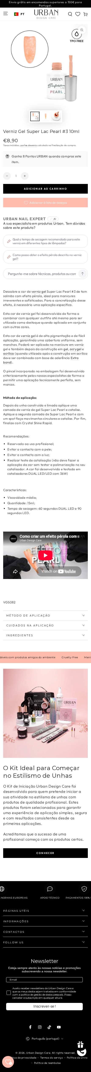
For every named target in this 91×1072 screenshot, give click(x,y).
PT (22, 14)
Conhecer (45, 853)
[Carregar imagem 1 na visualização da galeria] (35, 116)
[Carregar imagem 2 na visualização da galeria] (45, 116)
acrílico (8, 353)
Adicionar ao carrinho (45, 188)
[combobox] (19, 14)
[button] (70, 14)
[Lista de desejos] (78, 13)
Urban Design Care (38, 1052)
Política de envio (77, 1057)
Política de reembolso (47, 1062)
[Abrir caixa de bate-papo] (82, 1051)
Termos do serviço (51, 1057)
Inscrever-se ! (44, 1006)
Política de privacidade (21, 1057)
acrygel (75, 349)
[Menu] (5, 13)
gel (65, 349)
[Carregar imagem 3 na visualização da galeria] (56, 116)
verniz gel (39, 291)
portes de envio (29, 145)
